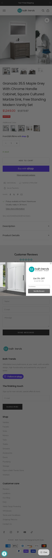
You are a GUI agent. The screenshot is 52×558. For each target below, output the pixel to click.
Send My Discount (39, 291)
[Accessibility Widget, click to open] (4, 554)
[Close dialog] (50, 263)
